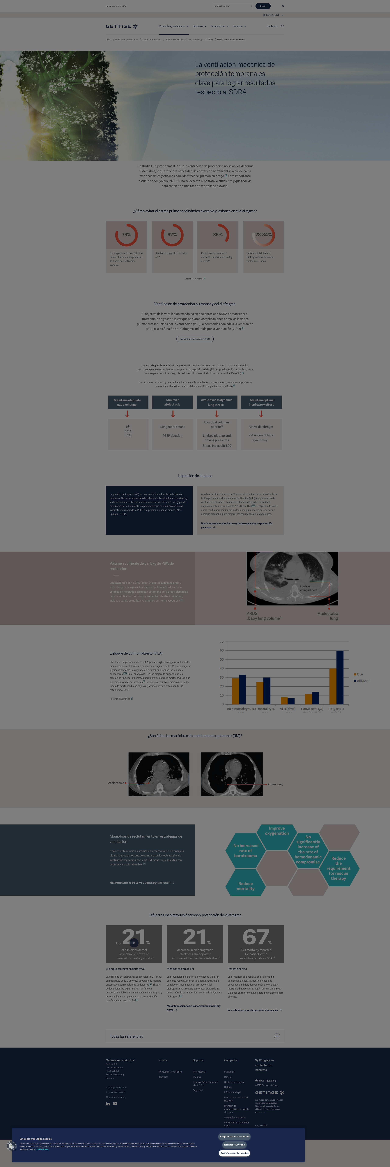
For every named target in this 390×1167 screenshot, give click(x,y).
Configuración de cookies (234, 1153)
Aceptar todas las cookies (234, 1136)
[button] (12, 1146)
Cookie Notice (41, 1149)
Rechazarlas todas (234, 1144)
